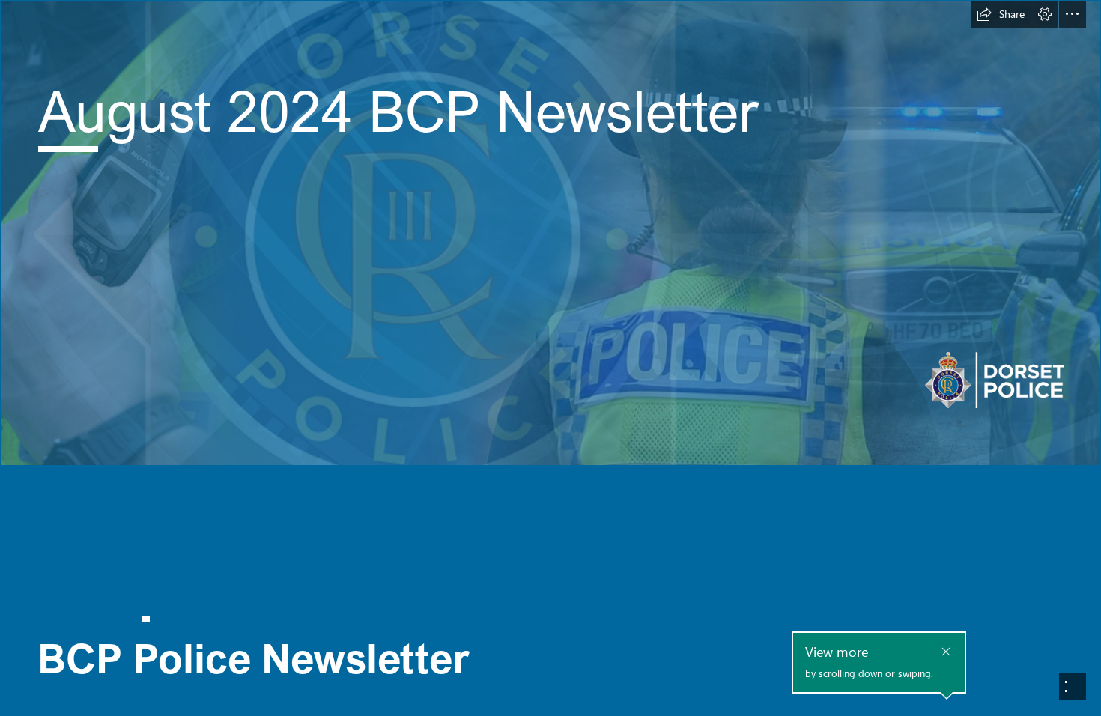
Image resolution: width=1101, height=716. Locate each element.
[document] (550, 358)
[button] (1001, 14)
